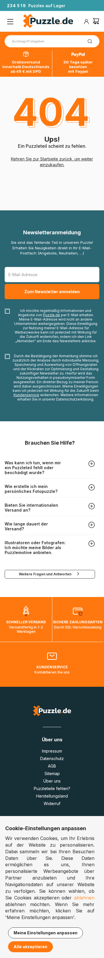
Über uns (52, 781)
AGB (52, 766)
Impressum (52, 751)
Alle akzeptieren (30, 946)
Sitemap (52, 773)
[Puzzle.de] (48, 22)
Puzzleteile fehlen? (52, 788)
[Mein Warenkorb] (95, 22)
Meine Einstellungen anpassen (45, 932)
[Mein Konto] (86, 21)
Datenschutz (52, 758)
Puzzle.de (51, 315)
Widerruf (52, 803)
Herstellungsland (52, 796)
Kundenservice (26, 395)
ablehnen (84, 898)
